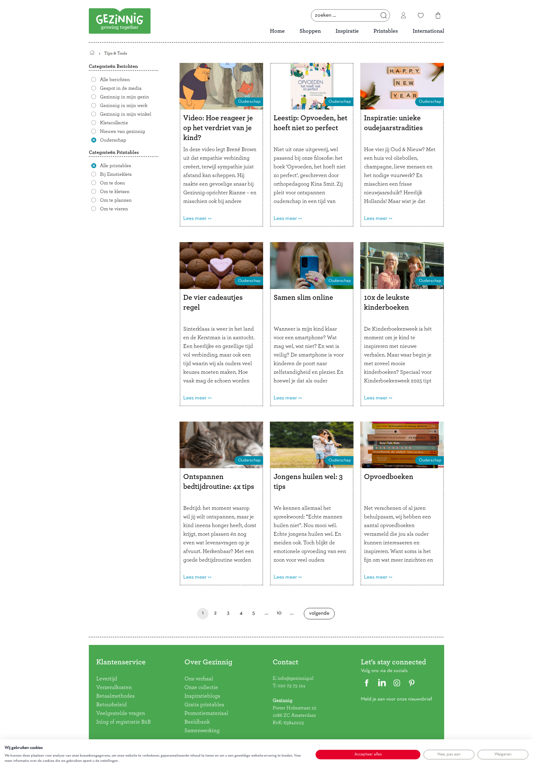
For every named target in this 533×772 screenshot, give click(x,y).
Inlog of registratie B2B (123, 722)
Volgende (319, 615)
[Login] (403, 15)
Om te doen (112, 182)
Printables (386, 31)
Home (277, 31)
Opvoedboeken (388, 477)
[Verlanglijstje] (421, 15)
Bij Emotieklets (116, 174)
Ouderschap (113, 140)
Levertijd (106, 679)
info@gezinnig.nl (295, 678)
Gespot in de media (121, 88)
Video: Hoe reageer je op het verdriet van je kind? (218, 128)
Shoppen (310, 31)
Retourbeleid (111, 705)
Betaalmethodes (115, 696)
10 (279, 615)
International (428, 31)
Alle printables (115, 165)
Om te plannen (116, 200)
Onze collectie (201, 687)
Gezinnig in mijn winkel (125, 114)
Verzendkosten (114, 687)
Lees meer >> (197, 218)
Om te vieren (114, 208)
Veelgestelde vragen (120, 713)
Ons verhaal (198, 679)
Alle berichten (115, 79)
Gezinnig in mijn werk (123, 105)
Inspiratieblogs (202, 696)
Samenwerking (202, 730)
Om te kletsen (115, 191)
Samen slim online (303, 297)
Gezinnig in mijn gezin (124, 96)
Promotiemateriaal (206, 713)
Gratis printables (204, 705)
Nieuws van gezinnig (122, 131)
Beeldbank (197, 722)
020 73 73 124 (291, 685)
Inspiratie (347, 31)
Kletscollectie (114, 122)
